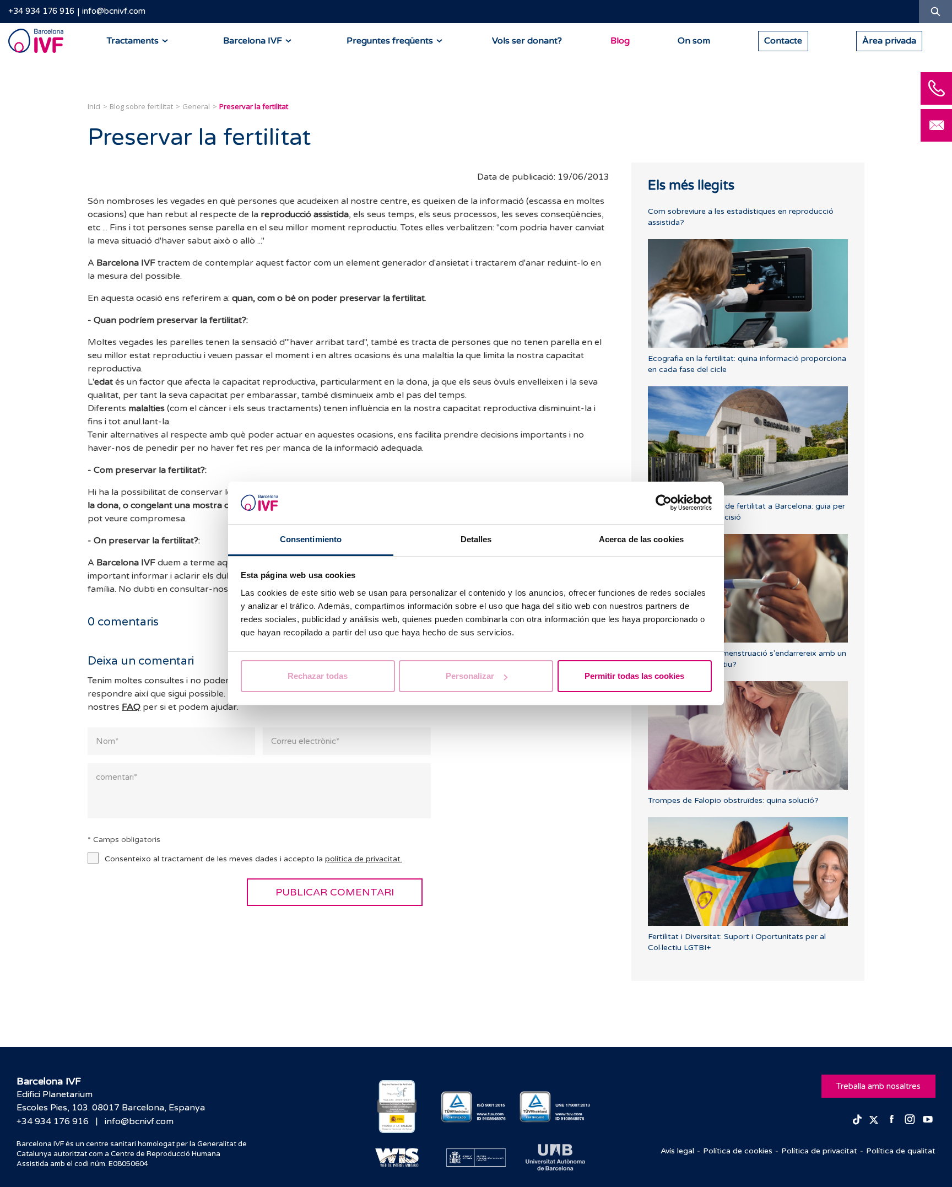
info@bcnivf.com (113, 11)
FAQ (131, 707)
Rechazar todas (318, 676)
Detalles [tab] (476, 539)
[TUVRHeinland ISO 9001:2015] (476, 1107)
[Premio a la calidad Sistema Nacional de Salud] (396, 1106)
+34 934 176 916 (41, 11)
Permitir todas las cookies (634, 676)
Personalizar (470, 676)
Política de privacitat (819, 1151)
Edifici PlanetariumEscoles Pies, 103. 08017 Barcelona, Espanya (111, 1101)
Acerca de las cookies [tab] (641, 539)
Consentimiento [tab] (311, 539)
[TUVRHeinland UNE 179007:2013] (555, 1107)
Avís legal (677, 1151)
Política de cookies (737, 1151)
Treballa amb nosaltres (878, 1086)
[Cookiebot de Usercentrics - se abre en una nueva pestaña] (663, 503)
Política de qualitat (900, 1151)
